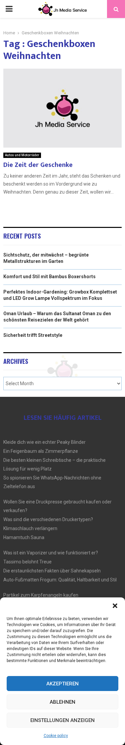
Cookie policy (56, 735)
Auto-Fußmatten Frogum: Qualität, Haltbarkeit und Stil (60, 579)
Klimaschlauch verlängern (30, 528)
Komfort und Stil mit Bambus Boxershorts (49, 276)
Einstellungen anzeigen (62, 720)
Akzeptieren (62, 684)
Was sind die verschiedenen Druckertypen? (48, 519)
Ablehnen (62, 702)
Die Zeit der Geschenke (38, 165)
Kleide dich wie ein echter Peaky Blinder (44, 442)
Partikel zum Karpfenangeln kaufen (40, 595)
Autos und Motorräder (22, 155)
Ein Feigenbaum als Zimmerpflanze (40, 451)
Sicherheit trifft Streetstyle (32, 335)
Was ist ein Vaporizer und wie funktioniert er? (50, 552)
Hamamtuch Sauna (23, 537)
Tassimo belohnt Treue (27, 561)
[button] (115, 605)
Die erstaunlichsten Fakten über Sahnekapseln (52, 570)
